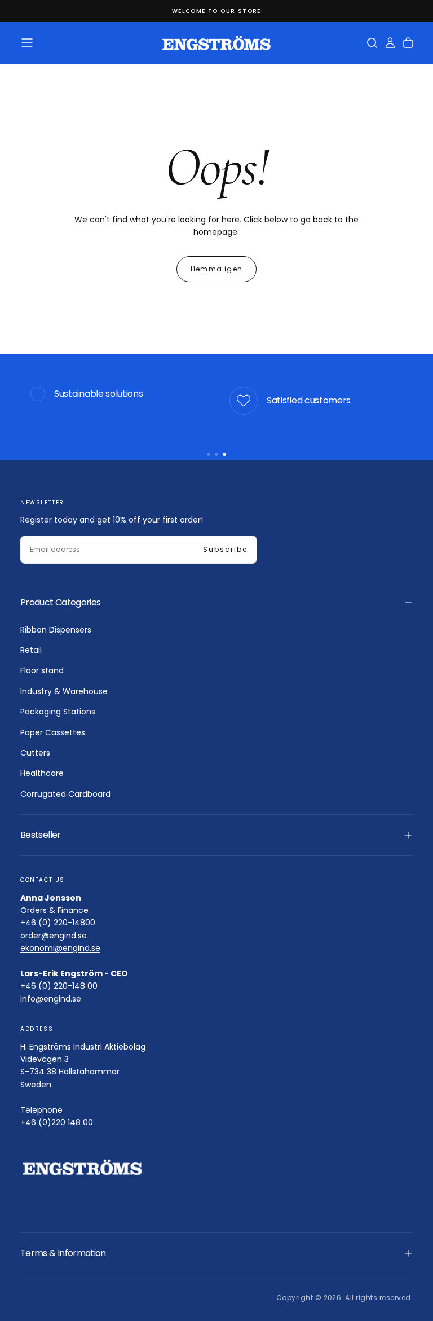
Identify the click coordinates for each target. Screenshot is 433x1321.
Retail (31, 650)
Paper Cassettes (52, 732)
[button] (27, 43)
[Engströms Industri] (82, 1167)
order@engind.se (53, 935)
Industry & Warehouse (64, 691)
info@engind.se (50, 998)
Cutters (35, 752)
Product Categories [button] (60, 602)
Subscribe (225, 549)
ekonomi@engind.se (60, 948)
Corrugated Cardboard (65, 794)
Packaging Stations (57, 711)
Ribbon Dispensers (55, 629)
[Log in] (390, 43)
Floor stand (42, 670)
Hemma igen (216, 269)
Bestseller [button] (40, 834)
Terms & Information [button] (63, 1253)
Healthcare (42, 773)
